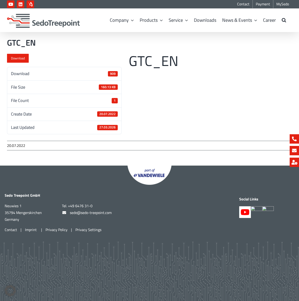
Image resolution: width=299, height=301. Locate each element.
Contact (11, 229)
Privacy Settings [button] (88, 229)
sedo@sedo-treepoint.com (91, 212)
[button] (284, 20)
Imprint (31, 229)
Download (18, 58)
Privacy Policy (57, 229)
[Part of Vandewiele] (149, 167)
